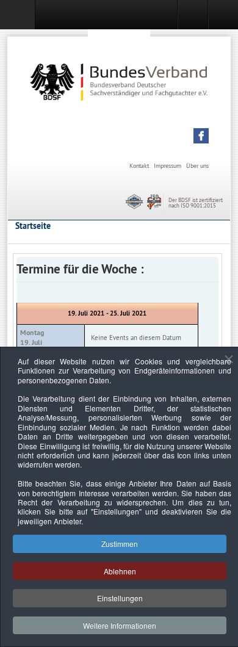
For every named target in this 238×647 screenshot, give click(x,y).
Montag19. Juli (32, 337)
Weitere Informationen (119, 625)
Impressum (167, 166)
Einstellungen (120, 598)
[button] (201, 135)
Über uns (197, 166)
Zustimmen (119, 543)
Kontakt (139, 166)
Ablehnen (120, 571)
